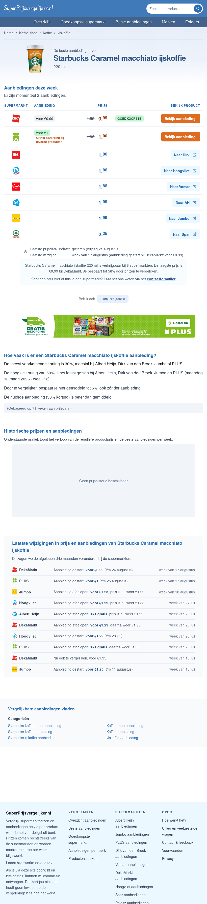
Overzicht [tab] (42, 22)
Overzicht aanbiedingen (87, 820)
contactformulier (161, 278)
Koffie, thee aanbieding (125, 725)
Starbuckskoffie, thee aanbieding (34, 725)
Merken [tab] (168, 22)
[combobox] (170, 8)
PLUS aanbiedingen (131, 842)
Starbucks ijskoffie (112, 298)
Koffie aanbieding (120, 731)
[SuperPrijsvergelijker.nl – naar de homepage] (28, 8)
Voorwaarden (172, 850)
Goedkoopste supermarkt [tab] (83, 22)
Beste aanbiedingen (84, 828)
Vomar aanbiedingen (131, 864)
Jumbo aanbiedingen (132, 834)
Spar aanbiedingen (130, 894)
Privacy (168, 858)
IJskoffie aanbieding (122, 737)
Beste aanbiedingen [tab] (134, 22)
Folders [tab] (192, 22)
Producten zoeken (82, 858)
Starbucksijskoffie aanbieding (32, 737)
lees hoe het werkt (40, 892)
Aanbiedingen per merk (87, 850)
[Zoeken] (198, 9)
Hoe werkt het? (174, 820)
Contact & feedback (177, 842)
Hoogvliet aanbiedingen (134, 886)
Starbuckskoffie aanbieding (30, 731)
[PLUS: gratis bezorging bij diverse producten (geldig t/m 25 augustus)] (103, 326)
